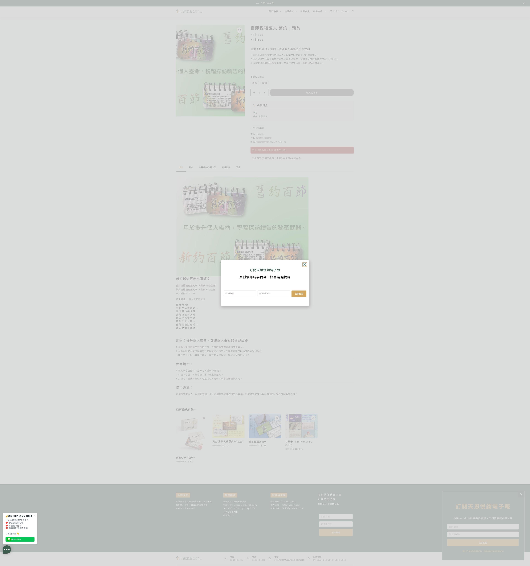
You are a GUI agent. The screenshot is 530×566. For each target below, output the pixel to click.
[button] (304, 264)
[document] (265, 283)
